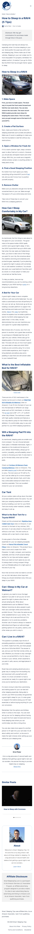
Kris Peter (8, 26)
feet (28, 174)
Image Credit (17, 392)
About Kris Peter (14, 926)
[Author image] (3, 26)
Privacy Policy (26, 926)
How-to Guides (17, 26)
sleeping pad (12, 470)
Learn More (17, 866)
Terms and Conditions (15, 930)
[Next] (29, 801)
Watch (9, 312)
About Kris (17, 766)
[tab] (13, 817)
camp (24, 284)
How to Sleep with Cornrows (15, 809)
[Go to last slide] (4, 801)
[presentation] (17, 796)
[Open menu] (30, 6)
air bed (7, 413)
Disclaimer (27, 930)
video (16, 312)
